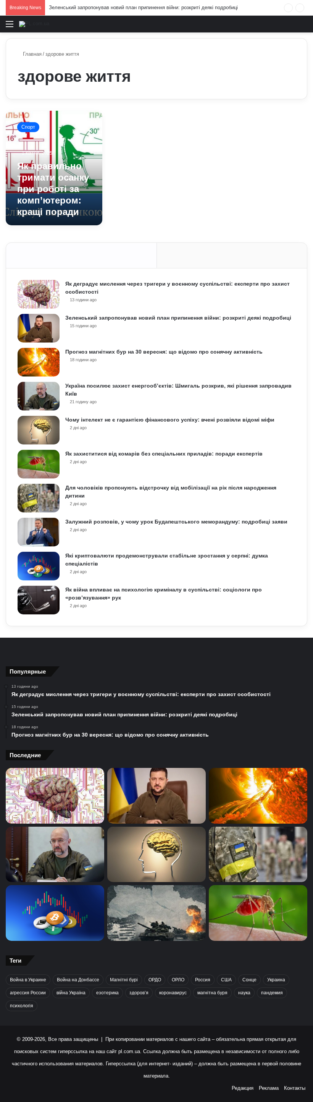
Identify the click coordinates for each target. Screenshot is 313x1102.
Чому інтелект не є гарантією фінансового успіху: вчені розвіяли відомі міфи (169, 420)
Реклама (269, 1088)
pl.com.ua (129, 1051)
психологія (21, 1005)
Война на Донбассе (78, 979)
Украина (276, 979)
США (226, 979)
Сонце (249, 979)
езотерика (107, 992)
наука (244, 992)
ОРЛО (178, 979)
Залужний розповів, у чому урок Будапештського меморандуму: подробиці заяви (176, 522)
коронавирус (173, 992)
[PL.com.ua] (34, 24)
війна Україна (71, 992)
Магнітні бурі (124, 979)
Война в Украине (28, 979)
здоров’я (138, 992)
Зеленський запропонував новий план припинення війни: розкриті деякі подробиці (143, 7)
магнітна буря (212, 992)
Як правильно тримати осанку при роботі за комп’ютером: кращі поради (53, 189)
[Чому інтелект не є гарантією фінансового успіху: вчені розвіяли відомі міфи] (39, 430)
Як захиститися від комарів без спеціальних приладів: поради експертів (164, 454)
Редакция (242, 1088)
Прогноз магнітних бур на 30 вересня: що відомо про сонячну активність (164, 352)
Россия (202, 979)
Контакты (294, 1088)
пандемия (272, 992)
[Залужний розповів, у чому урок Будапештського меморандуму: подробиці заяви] (39, 532)
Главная (31, 54)
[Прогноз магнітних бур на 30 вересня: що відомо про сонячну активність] (39, 362)
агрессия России (28, 992)
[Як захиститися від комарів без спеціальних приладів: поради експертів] (39, 464)
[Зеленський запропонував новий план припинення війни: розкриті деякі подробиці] (39, 328)
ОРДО (154, 979)
